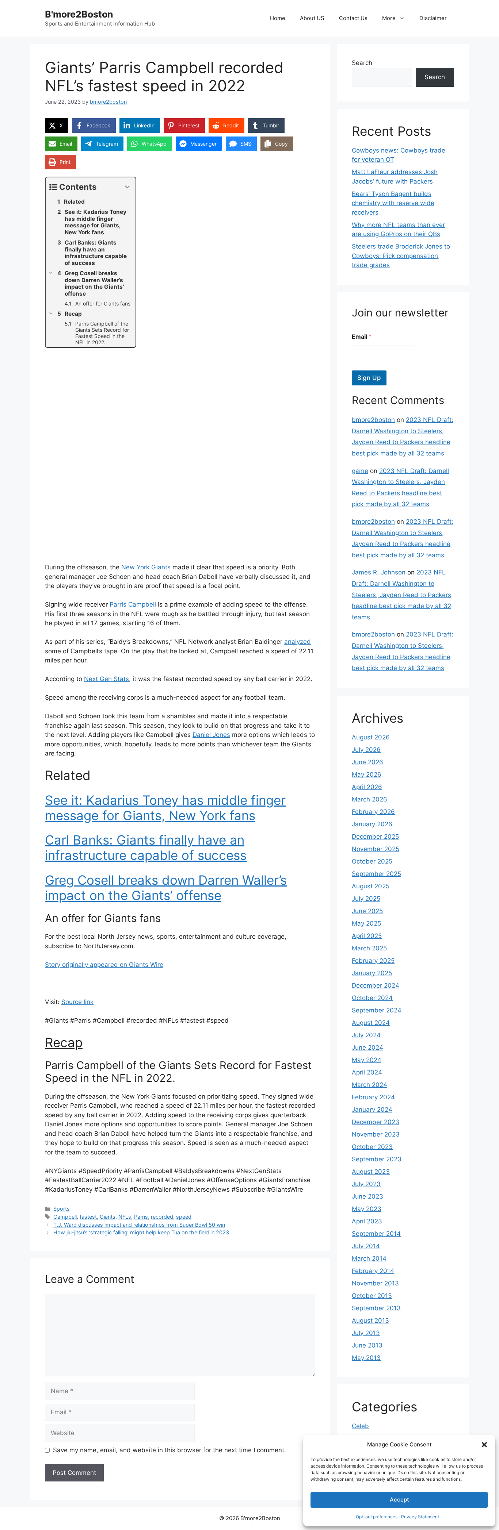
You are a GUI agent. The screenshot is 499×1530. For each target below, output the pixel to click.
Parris (141, 1217)
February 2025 (373, 960)
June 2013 (367, 1345)
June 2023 (367, 1196)
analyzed (297, 641)
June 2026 (367, 762)
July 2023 (366, 1184)
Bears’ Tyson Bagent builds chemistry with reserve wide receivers (393, 203)
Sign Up (369, 377)
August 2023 (371, 1171)
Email (362, 336)
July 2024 (366, 1035)
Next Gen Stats (106, 679)
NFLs (124, 1217)
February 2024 (373, 1097)
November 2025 (375, 849)
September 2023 (376, 1159)
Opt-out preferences (376, 1516)
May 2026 (366, 774)
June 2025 (367, 911)
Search (362, 62)
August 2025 (370, 886)
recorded (162, 1217)
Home (277, 18)
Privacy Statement (420, 1516)
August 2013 (370, 1320)
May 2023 (366, 1208)
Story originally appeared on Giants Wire (104, 964)
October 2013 (372, 1295)
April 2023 (367, 1221)
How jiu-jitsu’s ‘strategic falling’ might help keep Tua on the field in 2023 (141, 1232)
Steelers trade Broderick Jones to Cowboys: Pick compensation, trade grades (401, 256)
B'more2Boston (79, 14)
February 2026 (373, 811)
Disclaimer (433, 18)
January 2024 (372, 1109)
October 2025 (372, 861)
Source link (77, 1002)
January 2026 (372, 824)
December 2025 (375, 836)
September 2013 (376, 1308)
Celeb (360, 1426)
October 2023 (372, 1146)
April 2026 (367, 787)
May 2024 (366, 1060)
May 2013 (366, 1357)
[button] (484, 1444)
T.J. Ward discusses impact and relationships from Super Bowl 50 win (139, 1225)
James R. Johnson (378, 572)
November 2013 (375, 1283)
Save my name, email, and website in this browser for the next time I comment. (169, 1450)
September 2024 (376, 1010)
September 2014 (376, 1233)
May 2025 (366, 923)
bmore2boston (373, 419)
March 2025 (369, 948)
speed (183, 1217)
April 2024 (367, 1072)
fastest (88, 1217)
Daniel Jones (211, 734)
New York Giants (146, 567)
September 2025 (376, 873)
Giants (107, 1217)
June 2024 (367, 1047)
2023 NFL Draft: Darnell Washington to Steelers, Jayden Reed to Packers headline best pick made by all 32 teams (401, 594)
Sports (61, 1209)
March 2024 (369, 1084)
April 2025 (367, 935)
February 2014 (373, 1271)
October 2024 (372, 998)
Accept (399, 1499)
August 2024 (371, 1022)
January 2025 (372, 973)
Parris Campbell (133, 604)
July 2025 (366, 898)
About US (312, 18)
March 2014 (369, 1258)
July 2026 (366, 749)
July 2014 (366, 1246)
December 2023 (375, 1122)
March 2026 (369, 799)
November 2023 (376, 1134)
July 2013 (366, 1333)
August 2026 (371, 737)
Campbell (65, 1217)
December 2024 (375, 985)
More (389, 18)
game (360, 470)
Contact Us (353, 18)
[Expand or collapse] (127, 187)
